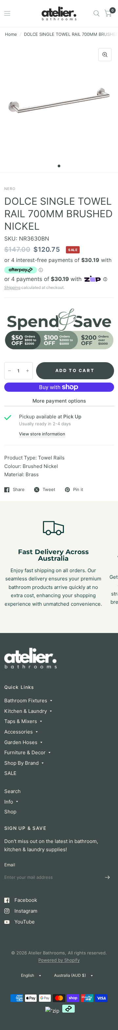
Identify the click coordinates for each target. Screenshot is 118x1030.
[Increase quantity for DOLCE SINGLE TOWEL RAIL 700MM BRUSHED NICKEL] (27, 371)
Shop (10, 811)
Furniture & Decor (25, 752)
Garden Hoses (20, 742)
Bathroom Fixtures (25, 700)
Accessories (18, 732)
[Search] (96, 13)
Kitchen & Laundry (25, 711)
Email (9, 864)
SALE (10, 773)
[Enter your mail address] (107, 877)
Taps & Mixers (20, 721)
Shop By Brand (21, 763)
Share (19, 489)
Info (8, 802)
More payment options (59, 401)
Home (11, 34)
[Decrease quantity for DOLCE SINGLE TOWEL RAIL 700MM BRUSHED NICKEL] (9, 371)
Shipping (12, 287)
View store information (42, 434)
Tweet (49, 489)
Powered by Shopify (59, 960)
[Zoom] (104, 54)
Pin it (78, 489)
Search (12, 791)
